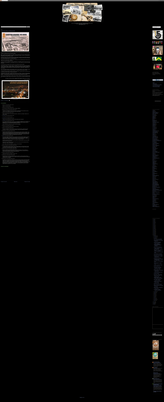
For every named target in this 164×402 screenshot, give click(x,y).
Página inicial (15, 181)
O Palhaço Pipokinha (156, 273)
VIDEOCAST (154, 205)
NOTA (153, 172)
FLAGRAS (153, 150)
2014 (154, 232)
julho (154, 293)
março (155, 298)
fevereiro (155, 299)
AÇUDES (153, 111)
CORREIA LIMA (155, 368)
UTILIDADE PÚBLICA (155, 204)
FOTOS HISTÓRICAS (155, 152)
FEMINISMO (154, 149)
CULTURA (153, 135)
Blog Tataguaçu (155, 367)
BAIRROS (153, 117)
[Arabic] (160, 43)
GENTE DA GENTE (154, 155)
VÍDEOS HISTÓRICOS (155, 206)
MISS (153, 169)
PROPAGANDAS (154, 182)
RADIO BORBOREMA (155, 184)
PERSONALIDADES (155, 175)
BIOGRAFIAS (154, 120)
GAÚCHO (153, 154)
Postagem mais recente (4, 181)
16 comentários (6, 100)
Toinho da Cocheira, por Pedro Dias (157, 379)
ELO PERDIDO (154, 142)
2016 (154, 230)
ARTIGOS (153, 114)
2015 (154, 231)
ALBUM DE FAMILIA (155, 112)
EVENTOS (153, 147)
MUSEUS (153, 170)
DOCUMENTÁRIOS (154, 139)
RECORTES (154, 186)
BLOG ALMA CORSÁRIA (156, 362)
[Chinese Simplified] (162, 43)
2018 (154, 228)
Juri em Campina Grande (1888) (158, 239)
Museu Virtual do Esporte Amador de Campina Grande (157, 384)
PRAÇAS (153, 180)
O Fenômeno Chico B (156, 283)
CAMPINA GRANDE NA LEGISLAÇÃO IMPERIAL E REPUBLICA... (157, 245)
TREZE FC (153, 201)
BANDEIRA (153, 118)
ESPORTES (154, 146)
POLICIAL (153, 177)
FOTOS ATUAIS (154, 151)
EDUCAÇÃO (154, 141)
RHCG (3, 135)
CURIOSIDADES (154, 136)
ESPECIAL (153, 144)
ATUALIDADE (154, 115)
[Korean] (158, 43)
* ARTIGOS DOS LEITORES (156, 86)
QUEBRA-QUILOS (154, 183)
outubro (155, 238)
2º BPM (153, 110)
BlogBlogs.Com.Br (82, 397)
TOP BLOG (153, 200)
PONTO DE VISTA (154, 179)
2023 (154, 222)
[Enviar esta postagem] (9, 100)
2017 (154, 229)
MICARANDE (154, 168)
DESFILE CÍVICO (154, 137)
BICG (153, 119)
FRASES (153, 153)
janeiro (155, 300)
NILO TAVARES (154, 171)
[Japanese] (157, 43)
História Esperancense (156, 378)
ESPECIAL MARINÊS (155, 145)
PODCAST (153, 176)
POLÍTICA (153, 178)
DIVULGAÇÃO (154, 138)
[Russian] (153, 43)
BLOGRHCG (154, 121)
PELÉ (153, 174)
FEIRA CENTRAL (154, 148)
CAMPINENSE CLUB (155, 122)
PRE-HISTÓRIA (154, 181)
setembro (155, 291)
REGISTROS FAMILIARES (155, 187)
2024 (154, 221)
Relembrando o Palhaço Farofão (158, 274)
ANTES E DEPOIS (154, 113)
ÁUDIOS (153, 116)
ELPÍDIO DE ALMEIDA (155, 143)
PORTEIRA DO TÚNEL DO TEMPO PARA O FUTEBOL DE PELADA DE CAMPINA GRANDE (157, 386)
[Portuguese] (155, 43)
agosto (155, 292)
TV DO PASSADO (154, 202)
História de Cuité (155, 372)
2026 (154, 219)
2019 (154, 227)
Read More (2, 100)
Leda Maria (4, 115)
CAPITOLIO (153, 123)
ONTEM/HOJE (154, 173)
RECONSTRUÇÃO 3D (155, 185)
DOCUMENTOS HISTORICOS (156, 140)
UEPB (153, 203)
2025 (154, 220)
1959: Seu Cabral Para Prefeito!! (158, 284)
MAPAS (153, 167)
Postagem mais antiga (27, 181)
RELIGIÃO (153, 188)
